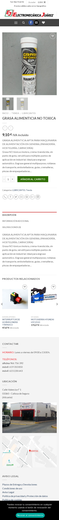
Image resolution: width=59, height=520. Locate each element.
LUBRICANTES (29, 113)
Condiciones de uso (12, 488)
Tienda (15, 113)
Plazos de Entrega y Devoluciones (19, 484)
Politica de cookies (12, 499)
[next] (52, 64)
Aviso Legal (8, 492)
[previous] (7, 64)
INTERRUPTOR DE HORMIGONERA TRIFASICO (11, 322)
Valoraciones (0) (11, 227)
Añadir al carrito (32, 179)
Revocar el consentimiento (30, 515)
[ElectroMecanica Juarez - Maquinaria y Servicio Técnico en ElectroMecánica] (29, 14)
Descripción (9, 215)
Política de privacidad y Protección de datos (25, 496)
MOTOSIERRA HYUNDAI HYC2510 (42, 320)
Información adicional (15, 221)
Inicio (5, 113)
